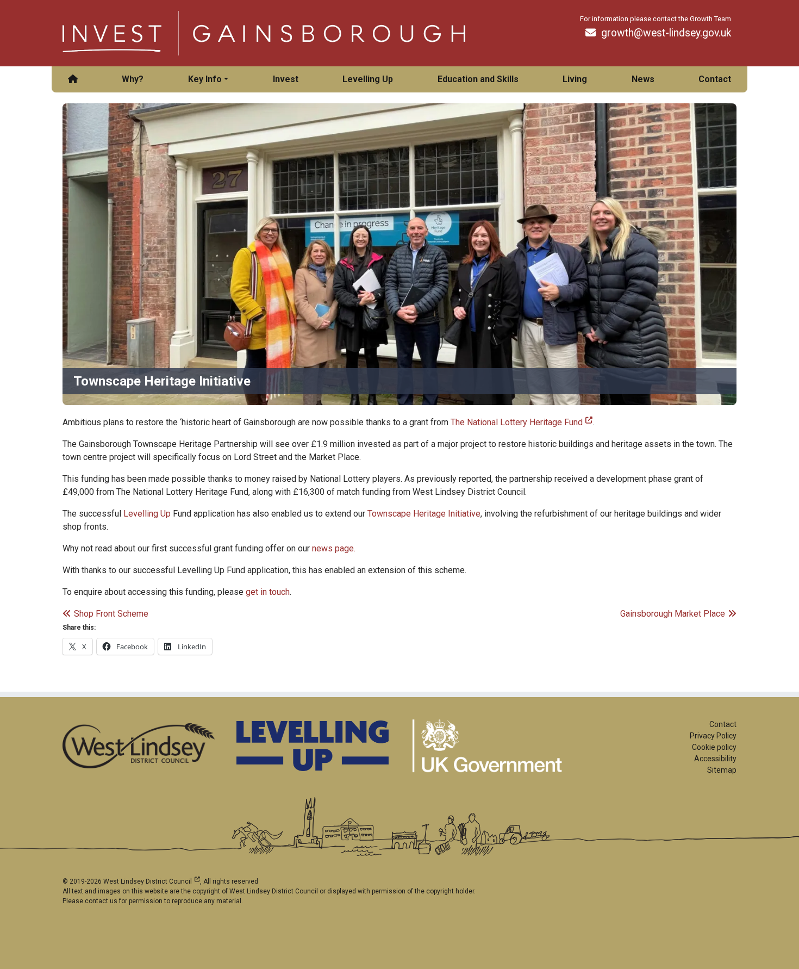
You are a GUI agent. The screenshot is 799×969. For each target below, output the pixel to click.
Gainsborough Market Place (672, 613)
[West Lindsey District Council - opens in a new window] (139, 745)
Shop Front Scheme (110, 613)
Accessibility (715, 758)
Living (575, 79)
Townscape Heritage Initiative (423, 513)
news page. (333, 548)
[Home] (73, 79)
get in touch (268, 592)
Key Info (205, 79)
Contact (714, 79)
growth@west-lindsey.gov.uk (666, 33)
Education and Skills (478, 79)
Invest (285, 79)
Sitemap (721, 770)
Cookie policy (714, 747)
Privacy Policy (713, 735)
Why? (132, 79)
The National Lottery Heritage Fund (521, 422)
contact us (101, 901)
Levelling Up (367, 79)
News (643, 79)
